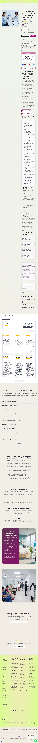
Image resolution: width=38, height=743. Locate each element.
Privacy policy (27, 722)
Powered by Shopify (16, 722)
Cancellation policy (32, 723)
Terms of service (33, 722)
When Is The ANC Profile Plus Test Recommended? (27, 238)
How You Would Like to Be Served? (27, 38)
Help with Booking (4, 670)
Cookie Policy (4, 697)
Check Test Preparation (27, 113)
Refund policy (22, 722)
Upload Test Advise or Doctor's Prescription (26, 48)
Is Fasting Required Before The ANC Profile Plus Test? (27, 250)
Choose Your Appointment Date (26, 43)
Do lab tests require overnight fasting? (19, 401)
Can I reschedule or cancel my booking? (19, 432)
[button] (2, 5)
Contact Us (4, 662)
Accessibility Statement (4, 694)
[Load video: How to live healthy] (19, 585)
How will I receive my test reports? (19, 416)
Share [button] (23, 292)
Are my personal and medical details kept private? (19, 420)
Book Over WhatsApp (28, 68)
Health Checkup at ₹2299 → (31, 736)
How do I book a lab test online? (19, 436)
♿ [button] (1, 741)
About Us (4, 667)
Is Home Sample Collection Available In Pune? (27, 257)
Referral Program (4, 684)
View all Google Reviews (19, 648)
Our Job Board (5, 665)
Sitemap (4, 706)
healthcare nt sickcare (9, 722)
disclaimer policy (25, 276)
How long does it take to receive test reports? (19, 409)
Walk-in (24, 39)
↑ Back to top (19, 443)
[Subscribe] (27, 622)
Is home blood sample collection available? (19, 405)
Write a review (28, 326)
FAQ (3, 681)
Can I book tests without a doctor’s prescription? (19, 413)
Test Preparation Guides (4, 678)
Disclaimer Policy (4, 691)
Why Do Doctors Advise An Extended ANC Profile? (27, 244)
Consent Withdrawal (4, 704)
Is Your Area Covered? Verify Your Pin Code (28, 33)
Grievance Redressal (4, 700)
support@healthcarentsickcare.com (20, 735)
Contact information (25, 723)
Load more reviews (18, 380)
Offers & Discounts (4, 674)
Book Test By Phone (26, 110)
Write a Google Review (19, 646)
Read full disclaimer (30, 731)
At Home (29, 41)
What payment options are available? (19, 424)
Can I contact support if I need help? (19, 439)
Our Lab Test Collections (4, 660)
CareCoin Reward (4, 688)
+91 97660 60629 (13, 521)
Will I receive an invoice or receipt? (19, 428)
